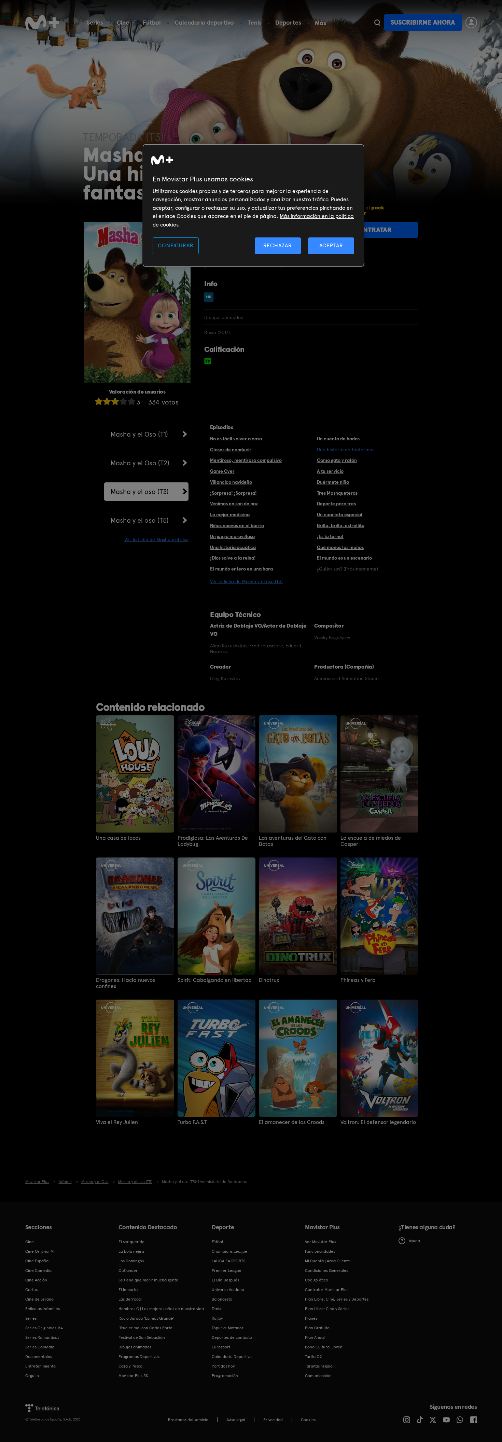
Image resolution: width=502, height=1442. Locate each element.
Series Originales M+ (44, 1328)
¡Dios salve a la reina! (233, 558)
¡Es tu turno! (330, 536)
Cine (123, 22)
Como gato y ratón (337, 460)
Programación (225, 1375)
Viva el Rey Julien (117, 1122)
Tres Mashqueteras (337, 493)
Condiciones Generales (326, 1270)
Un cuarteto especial (339, 514)
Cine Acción (36, 1280)
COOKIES (308, 1419)
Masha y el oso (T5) (140, 520)
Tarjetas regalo (319, 1366)
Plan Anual (315, 1337)
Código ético (316, 1280)
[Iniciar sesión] (471, 22)
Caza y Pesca (130, 1366)
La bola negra (131, 1251)
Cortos (31, 1289)
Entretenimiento (40, 1366)
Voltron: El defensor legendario (378, 1122)
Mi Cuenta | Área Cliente (327, 1261)
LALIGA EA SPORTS (228, 1261)
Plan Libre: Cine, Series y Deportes (336, 1299)
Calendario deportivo (204, 22)
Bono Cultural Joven (324, 1347)
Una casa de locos (118, 838)
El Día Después (225, 1280)
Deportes (288, 22)
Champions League (229, 1251)
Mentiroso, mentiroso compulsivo (246, 460)
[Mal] (107, 401)
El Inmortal (128, 1289)
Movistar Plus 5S (133, 1375)
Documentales (38, 1356)
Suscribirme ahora (423, 22)
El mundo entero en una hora (241, 569)
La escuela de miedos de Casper (370, 841)
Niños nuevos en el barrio (237, 525)
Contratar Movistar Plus (326, 1289)
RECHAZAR (277, 245)
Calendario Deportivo (232, 1356)
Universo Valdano (228, 1289)
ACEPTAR (331, 245)
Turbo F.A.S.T (192, 1122)
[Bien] (123, 401)
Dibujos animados (134, 1347)
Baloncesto (222, 1299)
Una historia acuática (233, 547)
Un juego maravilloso (232, 536)
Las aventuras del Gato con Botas (292, 841)
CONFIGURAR (175, 245)
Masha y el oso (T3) (140, 491)
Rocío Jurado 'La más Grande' (146, 1318)
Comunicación (318, 1375)
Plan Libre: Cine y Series (327, 1308)
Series (95, 22)
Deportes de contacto (232, 1337)
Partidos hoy (223, 1366)
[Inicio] (42, 22)
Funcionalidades (320, 1251)
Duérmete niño (333, 482)
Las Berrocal (130, 1299)
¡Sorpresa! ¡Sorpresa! (233, 493)
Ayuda (414, 1240)
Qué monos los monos (340, 547)
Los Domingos (131, 1261)
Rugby (217, 1318)
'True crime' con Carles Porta (145, 1328)
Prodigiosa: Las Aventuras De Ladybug (213, 841)
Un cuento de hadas (338, 438)
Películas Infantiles (42, 1308)
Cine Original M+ (40, 1251)
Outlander (128, 1270)
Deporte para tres (336, 503)
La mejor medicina (230, 514)
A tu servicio (330, 471)
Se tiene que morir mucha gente (148, 1280)
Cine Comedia (38, 1270)
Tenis (255, 22)
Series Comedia (39, 1347)
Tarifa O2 (313, 1356)
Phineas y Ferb (357, 980)
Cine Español (37, 1261)
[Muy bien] (131, 401)
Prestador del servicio (188, 1419)
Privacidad (273, 1419)
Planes (311, 1318)
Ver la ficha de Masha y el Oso (156, 539)
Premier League (226, 1270)
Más (320, 22)
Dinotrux (269, 980)
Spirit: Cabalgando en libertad (215, 980)
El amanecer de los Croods (291, 1122)
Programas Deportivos (138, 1356)
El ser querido (131, 1241)
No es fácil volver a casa (236, 438)
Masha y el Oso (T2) (140, 463)
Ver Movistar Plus (320, 1241)
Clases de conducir (230, 449)
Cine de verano (39, 1299)
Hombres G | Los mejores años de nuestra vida (161, 1308)
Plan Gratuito (317, 1328)
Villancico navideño (231, 482)
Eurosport (221, 1347)
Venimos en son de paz (234, 503)
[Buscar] (377, 22)
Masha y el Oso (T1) (139, 434)
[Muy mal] (98, 401)
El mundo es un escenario (344, 558)
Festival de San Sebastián (141, 1337)
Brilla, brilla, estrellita (340, 525)
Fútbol (152, 22)
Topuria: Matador (227, 1328)
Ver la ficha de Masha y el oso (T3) (246, 581)
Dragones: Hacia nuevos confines (125, 983)
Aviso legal (235, 1419)
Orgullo (32, 1375)
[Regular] (115, 401)
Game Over (222, 471)
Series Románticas (42, 1337)
